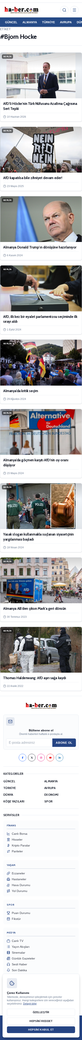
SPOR (48, 801)
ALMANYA (29, 22)
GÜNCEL (11, 22)
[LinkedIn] (59, 757)
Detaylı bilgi (30, 1003)
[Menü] (74, 10)
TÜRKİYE (48, 22)
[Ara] (64, 10)
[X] (32, 757)
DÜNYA (8, 795)
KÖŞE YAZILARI (14, 801)
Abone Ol (64, 742)
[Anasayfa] (21, 10)
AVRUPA (66, 22)
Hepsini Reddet (40, 1021)
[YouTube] (50, 757)
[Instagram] (41, 757)
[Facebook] (22, 757)
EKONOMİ (51, 795)
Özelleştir (41, 1012)
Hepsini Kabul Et (41, 1029)
